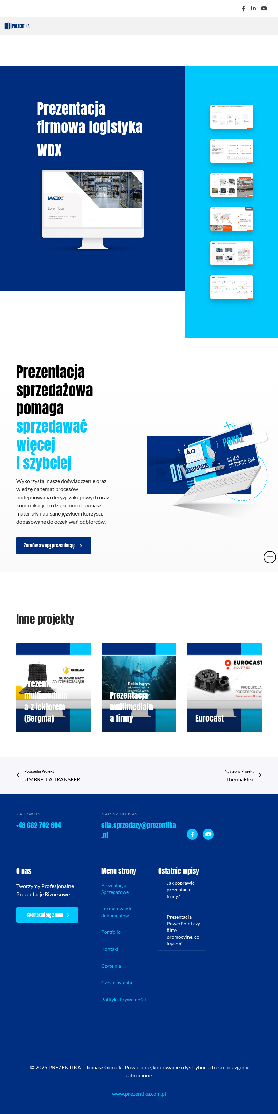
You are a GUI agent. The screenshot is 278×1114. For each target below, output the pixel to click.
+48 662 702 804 (38, 825)
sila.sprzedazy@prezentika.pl (138, 830)
